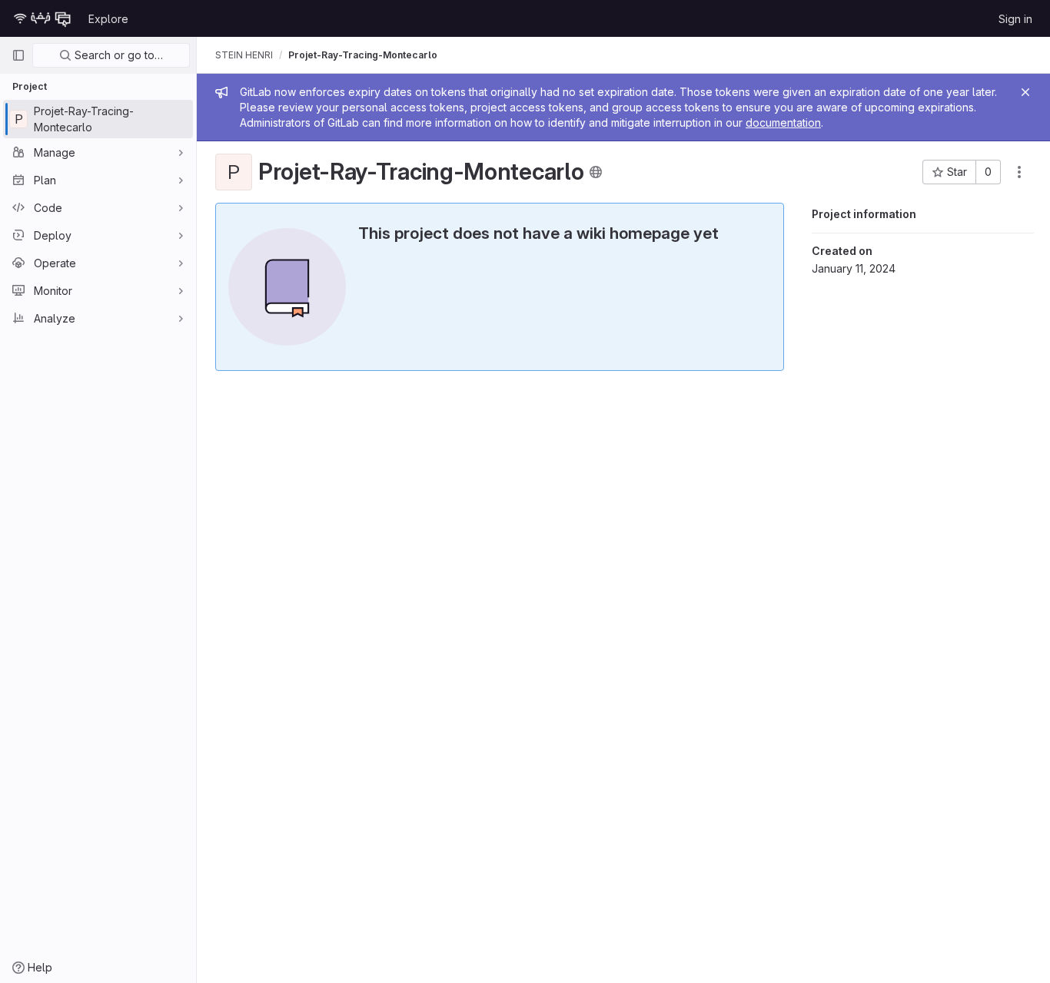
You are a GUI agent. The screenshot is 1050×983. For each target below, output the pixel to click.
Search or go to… (117, 54)
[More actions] (1019, 172)
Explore (108, 18)
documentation (783, 122)
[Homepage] (42, 18)
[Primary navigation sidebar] (18, 55)
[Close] (1025, 92)
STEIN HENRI (244, 55)
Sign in (1015, 18)
